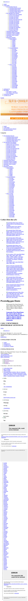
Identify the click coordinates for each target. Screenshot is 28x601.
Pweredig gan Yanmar (14, 23)
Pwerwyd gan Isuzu (13, 24)
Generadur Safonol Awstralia (12, 32)
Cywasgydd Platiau (13, 47)
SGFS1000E (15, 85)
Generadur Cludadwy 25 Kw (10, 374)
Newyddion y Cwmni (11, 91)
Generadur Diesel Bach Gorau (19, 373)
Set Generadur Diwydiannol (12, 13)
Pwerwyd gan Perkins (14, 15)
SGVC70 (14, 60)
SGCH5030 (15, 56)
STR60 (13, 40)
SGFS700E (14, 81)
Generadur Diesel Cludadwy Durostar (15, 375)
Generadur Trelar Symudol (12, 35)
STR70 (13, 41)
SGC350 (14, 65)
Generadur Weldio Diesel (15, 11)
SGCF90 (14, 49)
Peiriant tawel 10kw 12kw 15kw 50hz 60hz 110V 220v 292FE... (15, 296)
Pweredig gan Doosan (14, 20)
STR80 (13, 45)
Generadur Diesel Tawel (14, 9)
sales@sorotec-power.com (6, 355)
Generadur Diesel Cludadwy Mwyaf (11, 372)
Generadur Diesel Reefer (12, 31)
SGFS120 (14, 68)
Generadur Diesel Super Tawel (16, 10)
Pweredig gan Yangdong (14, 27)
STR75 (13, 42)
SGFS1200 (14, 86)
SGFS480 (14, 73)
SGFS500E (14, 76)
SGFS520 (14, 77)
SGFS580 (14, 78)
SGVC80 (14, 62)
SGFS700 (14, 80)
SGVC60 (14, 59)
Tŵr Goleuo (9, 36)
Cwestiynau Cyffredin (8, 94)
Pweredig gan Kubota (14, 22)
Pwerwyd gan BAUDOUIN (15, 19)
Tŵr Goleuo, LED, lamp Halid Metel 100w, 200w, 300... (14, 262)
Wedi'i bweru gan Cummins (15, 14)
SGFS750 (14, 82)
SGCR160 (14, 58)
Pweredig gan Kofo (13, 28)
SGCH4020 (15, 55)
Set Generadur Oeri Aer (11, 6)
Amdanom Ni (6, 89)
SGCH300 (14, 54)
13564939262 (6, 408)
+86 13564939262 (5, 354)
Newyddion (6, 90)
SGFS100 (14, 67)
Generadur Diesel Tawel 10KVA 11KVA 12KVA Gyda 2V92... (13, 227)
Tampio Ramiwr (13, 38)
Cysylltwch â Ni (7, 95)
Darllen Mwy (4, 337)
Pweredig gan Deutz (13, 17)
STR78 (13, 44)
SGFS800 (14, 83)
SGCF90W (14, 50)
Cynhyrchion (6, 5)
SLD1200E (14, 87)
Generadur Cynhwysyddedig (12, 33)
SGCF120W (15, 53)
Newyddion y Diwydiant (12, 92)
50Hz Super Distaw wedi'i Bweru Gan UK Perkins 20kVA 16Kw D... (15, 235)
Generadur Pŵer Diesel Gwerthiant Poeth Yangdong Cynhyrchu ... (14, 274)
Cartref (5, 4)
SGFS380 (14, 71)
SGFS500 (14, 74)
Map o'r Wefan (6, 369)
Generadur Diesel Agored (15, 8)
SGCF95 (14, 51)
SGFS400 (14, 72)
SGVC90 (14, 63)
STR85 (13, 46)
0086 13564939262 (5, 357)
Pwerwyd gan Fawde (14, 26)
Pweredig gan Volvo (13, 18)
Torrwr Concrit (12, 64)
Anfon (2, 328)
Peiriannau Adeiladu (11, 37)
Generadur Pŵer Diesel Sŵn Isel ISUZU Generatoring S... (13, 289)
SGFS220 (14, 69)
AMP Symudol (6, 370)
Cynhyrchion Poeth (7, 368)
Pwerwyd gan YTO (13, 29)
